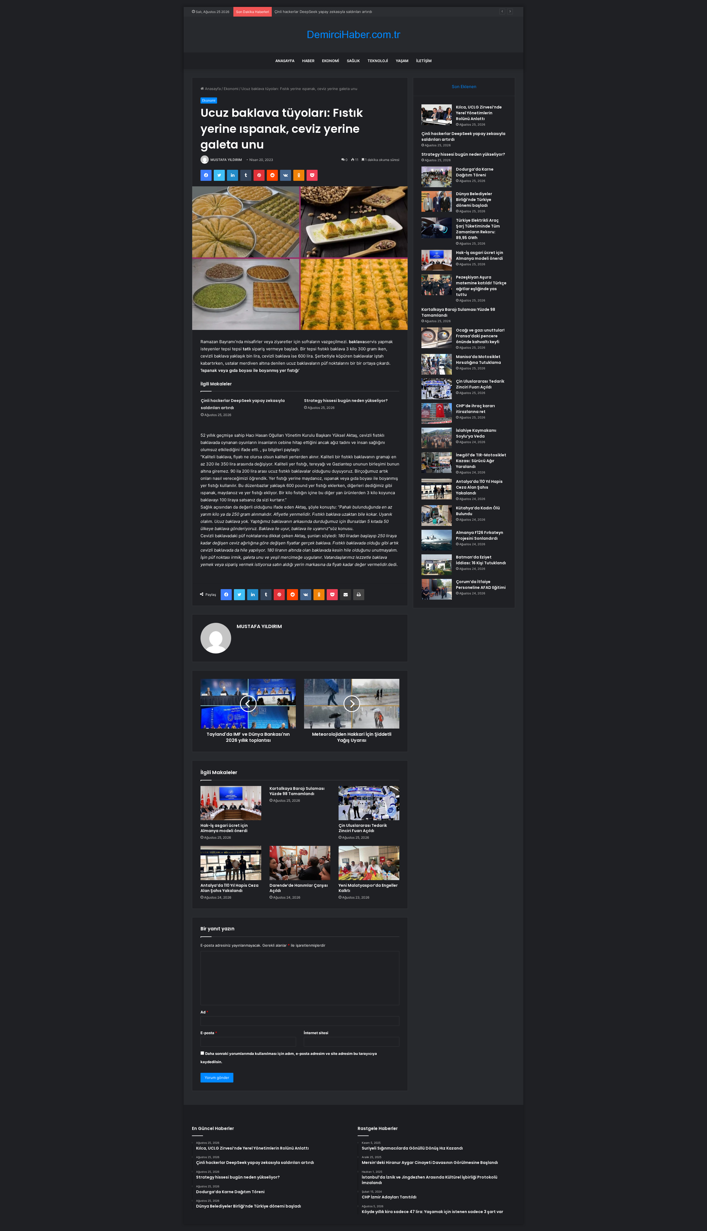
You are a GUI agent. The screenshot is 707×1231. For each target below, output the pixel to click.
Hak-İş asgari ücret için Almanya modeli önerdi (224, 828)
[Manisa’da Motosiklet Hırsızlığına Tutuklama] (436, 364)
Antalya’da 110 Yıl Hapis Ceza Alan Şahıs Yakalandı (229, 888)
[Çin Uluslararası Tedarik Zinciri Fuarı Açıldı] (369, 803)
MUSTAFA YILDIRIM (226, 160)
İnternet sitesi (316, 1033)
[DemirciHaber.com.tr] (353, 34)
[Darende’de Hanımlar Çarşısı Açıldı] (300, 863)
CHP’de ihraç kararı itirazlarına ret (475, 408)
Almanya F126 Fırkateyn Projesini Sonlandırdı (479, 535)
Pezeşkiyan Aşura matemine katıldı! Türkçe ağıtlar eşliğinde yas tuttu (481, 285)
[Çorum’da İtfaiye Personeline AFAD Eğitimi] (436, 589)
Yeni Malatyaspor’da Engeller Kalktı (368, 888)
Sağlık (353, 61)
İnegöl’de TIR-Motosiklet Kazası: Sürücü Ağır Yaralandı (481, 460)
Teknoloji (378, 61)
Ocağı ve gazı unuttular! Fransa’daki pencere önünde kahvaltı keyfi (480, 336)
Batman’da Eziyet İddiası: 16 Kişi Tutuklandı (481, 560)
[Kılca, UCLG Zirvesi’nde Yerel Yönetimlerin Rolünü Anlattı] (436, 114)
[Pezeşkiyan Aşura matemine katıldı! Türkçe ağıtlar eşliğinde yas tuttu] (436, 284)
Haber (308, 61)
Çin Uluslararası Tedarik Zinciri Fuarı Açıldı (363, 828)
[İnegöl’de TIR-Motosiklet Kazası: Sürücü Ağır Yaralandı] (436, 462)
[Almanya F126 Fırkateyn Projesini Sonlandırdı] (436, 540)
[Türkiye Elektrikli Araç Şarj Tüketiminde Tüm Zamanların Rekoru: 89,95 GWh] (436, 228)
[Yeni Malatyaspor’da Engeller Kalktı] (369, 863)
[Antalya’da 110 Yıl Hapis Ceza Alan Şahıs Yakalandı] (231, 863)
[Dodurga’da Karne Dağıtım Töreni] (436, 176)
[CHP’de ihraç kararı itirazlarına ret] (436, 413)
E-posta (209, 1033)
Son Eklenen (464, 86)
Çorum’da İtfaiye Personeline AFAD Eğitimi (481, 584)
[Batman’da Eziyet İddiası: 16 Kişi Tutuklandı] (436, 564)
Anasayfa (284, 61)
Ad (204, 1012)
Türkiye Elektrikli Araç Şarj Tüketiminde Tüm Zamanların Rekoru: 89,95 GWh (478, 229)
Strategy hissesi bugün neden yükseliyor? (311, 11)
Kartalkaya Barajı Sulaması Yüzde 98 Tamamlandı (297, 791)
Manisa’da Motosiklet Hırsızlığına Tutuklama (478, 359)
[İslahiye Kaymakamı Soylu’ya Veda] (436, 438)
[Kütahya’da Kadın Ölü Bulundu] (436, 515)
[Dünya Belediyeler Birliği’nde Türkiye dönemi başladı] (436, 201)
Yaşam (402, 61)
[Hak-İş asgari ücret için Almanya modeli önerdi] (231, 803)
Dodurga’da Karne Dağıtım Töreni (475, 172)
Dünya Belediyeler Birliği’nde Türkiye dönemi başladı (474, 199)
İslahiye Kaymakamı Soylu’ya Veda (476, 433)
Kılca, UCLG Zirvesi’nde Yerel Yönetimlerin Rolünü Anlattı (479, 112)
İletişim (424, 61)
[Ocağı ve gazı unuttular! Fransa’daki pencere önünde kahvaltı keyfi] (436, 337)
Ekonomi (330, 61)
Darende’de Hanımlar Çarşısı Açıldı (299, 888)
